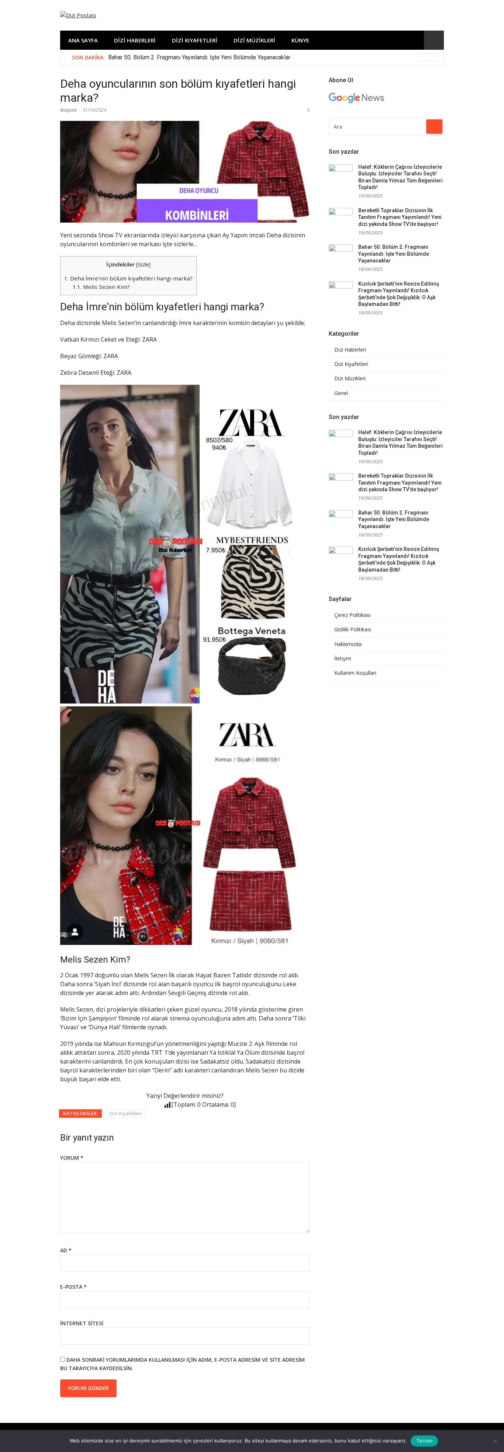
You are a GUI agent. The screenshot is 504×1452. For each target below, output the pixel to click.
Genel (341, 393)
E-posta (73, 1286)
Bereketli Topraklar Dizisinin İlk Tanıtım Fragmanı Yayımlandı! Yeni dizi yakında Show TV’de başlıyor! (400, 217)
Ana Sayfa (83, 40)
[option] (273, 57)
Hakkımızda (348, 644)
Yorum (71, 1157)
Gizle (143, 264)
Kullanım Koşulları (355, 673)
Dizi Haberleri (135, 40)
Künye (300, 40)
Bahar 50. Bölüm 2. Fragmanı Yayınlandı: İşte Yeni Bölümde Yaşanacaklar (199, 57)
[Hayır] (494, 1441)
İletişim (342, 658)
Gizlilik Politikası (352, 629)
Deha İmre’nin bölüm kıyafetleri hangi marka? (128, 278)
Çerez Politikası (352, 615)
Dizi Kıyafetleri (194, 40)
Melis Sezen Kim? (101, 286)
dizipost (68, 110)
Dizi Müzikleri (254, 40)
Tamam (424, 1441)
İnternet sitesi (81, 1323)
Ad (66, 1250)
